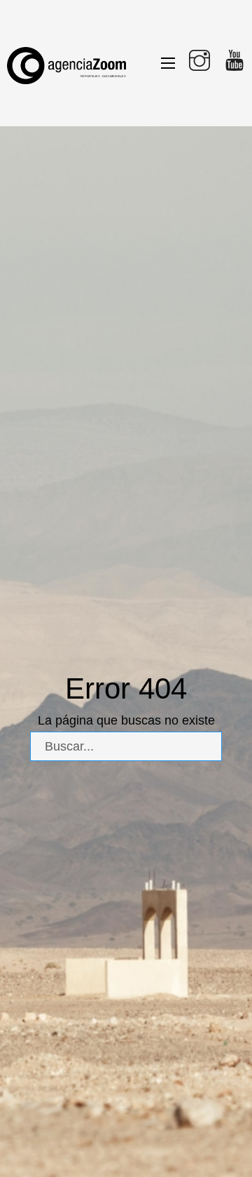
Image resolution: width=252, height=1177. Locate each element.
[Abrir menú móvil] (168, 63)
